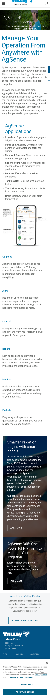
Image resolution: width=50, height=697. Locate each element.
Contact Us (34, 654)
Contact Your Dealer (25, 620)
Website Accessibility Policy (21, 677)
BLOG (5, 654)
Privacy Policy (41, 675)
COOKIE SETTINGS (25, 684)
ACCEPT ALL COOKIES (25, 692)
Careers (19, 654)
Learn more (16, 528)
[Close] (47, 663)
